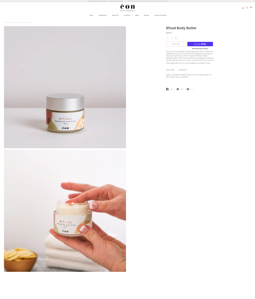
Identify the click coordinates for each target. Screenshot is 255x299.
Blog (137, 15)
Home (6, 22)
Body (12, 22)
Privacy (146, 15)
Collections (103, 15)
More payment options (200, 48)
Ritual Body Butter (23, 22)
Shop (91, 15)
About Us (115, 15)
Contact (127, 15)
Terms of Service (160, 15)
